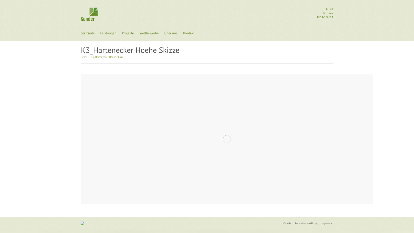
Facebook (327, 13)
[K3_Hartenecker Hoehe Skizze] (227, 139)
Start (84, 56)
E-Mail (329, 8)
